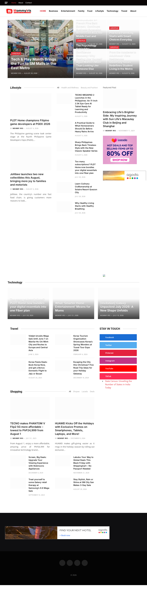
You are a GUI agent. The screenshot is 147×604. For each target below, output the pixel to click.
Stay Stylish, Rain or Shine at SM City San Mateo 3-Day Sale (83, 482)
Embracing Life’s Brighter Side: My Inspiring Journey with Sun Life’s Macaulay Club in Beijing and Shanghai (120, 119)
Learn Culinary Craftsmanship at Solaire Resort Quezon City (86, 188)
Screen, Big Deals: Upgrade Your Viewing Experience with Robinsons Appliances (38, 463)
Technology (112, 11)
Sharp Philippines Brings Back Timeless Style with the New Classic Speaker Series (86, 146)
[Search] (142, 2)
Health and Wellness (70, 87)
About (20, 3)
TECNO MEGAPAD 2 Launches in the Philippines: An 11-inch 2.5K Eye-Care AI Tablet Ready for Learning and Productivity (86, 103)
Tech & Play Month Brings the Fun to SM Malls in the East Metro (33, 63)
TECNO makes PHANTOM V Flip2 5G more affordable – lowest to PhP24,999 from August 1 (27, 428)
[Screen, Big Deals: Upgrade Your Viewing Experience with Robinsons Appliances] (18, 460)
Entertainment (68, 11)
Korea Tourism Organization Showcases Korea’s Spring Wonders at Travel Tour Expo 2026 (83, 343)
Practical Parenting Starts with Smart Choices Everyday (121, 36)
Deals (92, 391)
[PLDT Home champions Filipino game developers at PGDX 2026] (30, 104)
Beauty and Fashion (89, 87)
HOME (43, 11)
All (58, 87)
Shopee (76, 391)
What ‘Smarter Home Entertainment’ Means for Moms (72, 306)
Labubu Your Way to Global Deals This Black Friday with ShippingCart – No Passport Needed (83, 463)
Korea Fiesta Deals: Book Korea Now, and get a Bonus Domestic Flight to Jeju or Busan (38, 368)
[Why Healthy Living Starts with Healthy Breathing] (64, 206)
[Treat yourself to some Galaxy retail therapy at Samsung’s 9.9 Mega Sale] (18, 483)
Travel (124, 11)
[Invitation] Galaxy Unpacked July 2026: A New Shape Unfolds (116, 306)
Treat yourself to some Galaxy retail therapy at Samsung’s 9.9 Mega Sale (39, 485)
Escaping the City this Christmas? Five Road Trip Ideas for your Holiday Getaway (83, 368)
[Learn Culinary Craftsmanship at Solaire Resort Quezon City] (64, 187)
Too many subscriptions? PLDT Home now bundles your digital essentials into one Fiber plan (86, 167)
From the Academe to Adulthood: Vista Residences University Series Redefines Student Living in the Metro (122, 60)
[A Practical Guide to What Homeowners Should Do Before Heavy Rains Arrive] (64, 126)
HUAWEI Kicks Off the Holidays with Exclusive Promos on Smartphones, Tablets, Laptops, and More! (74, 428)
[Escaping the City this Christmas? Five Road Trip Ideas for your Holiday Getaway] (63, 365)
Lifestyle (99, 11)
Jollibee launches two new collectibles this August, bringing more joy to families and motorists (28, 179)
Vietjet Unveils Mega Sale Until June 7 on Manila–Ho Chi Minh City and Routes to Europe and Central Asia (39, 343)
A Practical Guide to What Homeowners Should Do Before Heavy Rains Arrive (84, 127)
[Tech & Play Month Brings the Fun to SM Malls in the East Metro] (40, 49)
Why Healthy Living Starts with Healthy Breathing (84, 206)
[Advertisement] (120, 227)
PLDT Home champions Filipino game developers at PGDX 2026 (30, 122)
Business (53, 11)
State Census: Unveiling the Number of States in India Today (118, 384)
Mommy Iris (16, 73)
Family (81, 11)
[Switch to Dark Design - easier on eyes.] (141, 11)
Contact (28, 3)
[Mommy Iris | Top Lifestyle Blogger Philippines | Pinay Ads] (24, 10)
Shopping (16, 391)
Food (89, 11)
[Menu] (6, 3)
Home (13, 3)
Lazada (85, 391)
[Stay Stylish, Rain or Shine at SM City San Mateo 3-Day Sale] (63, 483)
